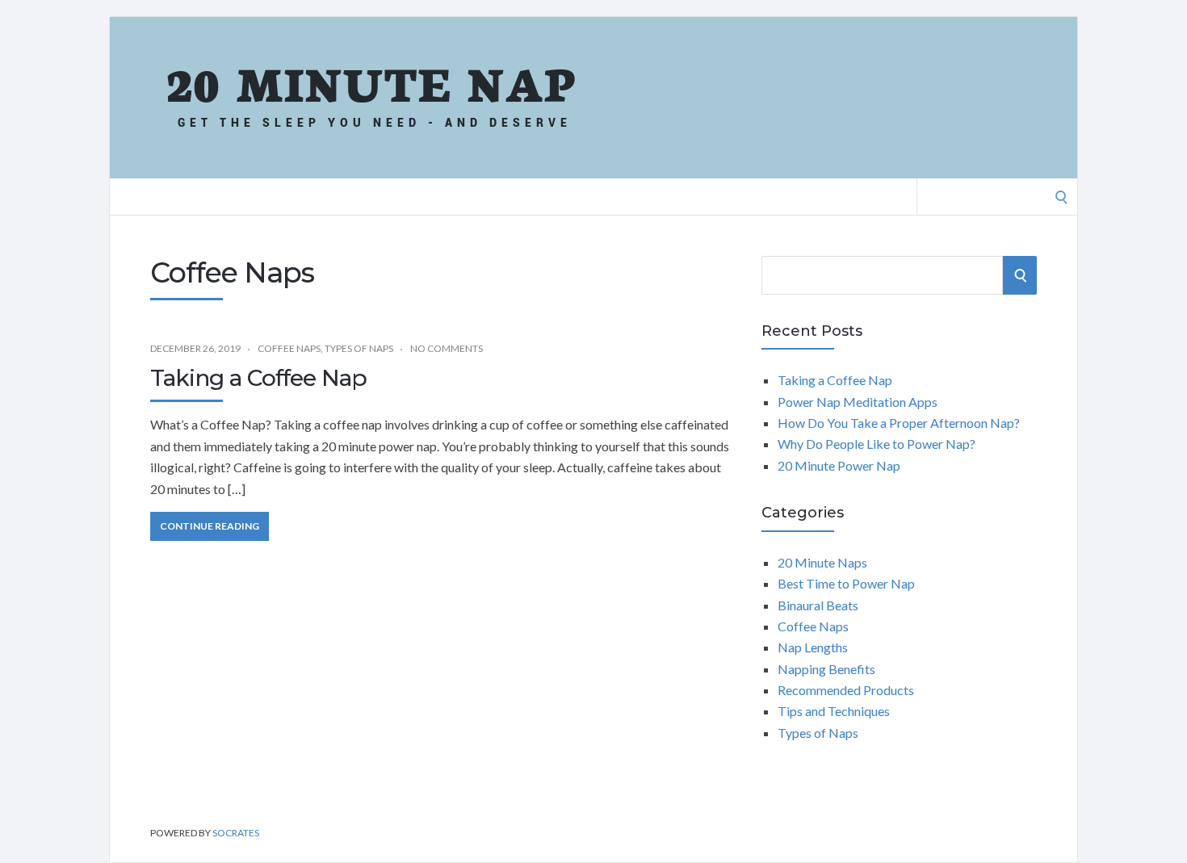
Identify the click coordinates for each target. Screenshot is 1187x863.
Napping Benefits (826, 669)
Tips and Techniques (834, 710)
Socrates (235, 833)
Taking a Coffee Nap (258, 378)
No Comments (446, 348)
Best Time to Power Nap (846, 583)
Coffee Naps (289, 348)
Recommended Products (846, 690)
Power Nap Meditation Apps (857, 401)
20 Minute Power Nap (839, 465)
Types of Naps (359, 348)
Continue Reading (209, 526)
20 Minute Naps (822, 562)
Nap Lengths (813, 647)
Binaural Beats (818, 605)
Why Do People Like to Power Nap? (876, 443)
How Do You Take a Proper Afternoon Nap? (899, 422)
